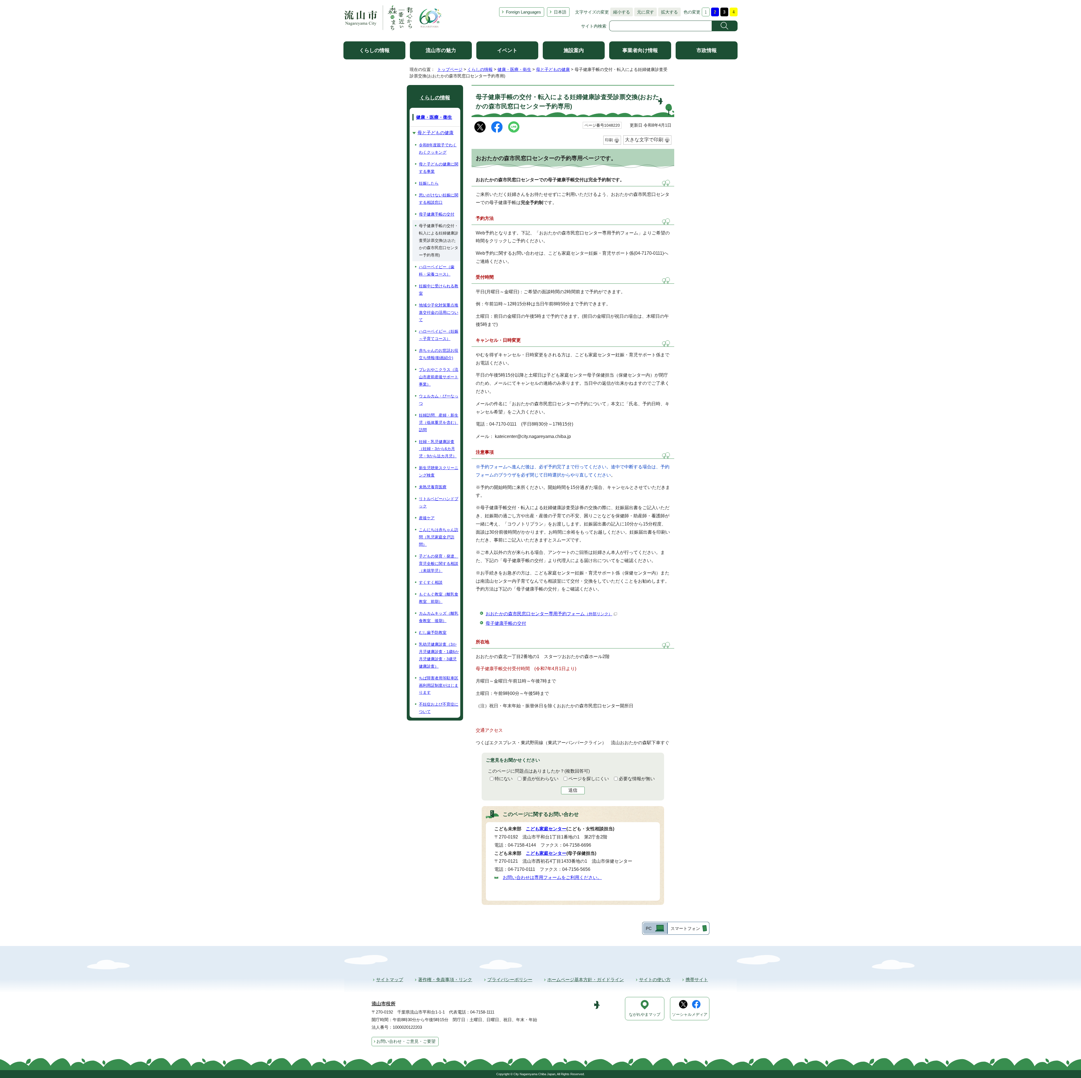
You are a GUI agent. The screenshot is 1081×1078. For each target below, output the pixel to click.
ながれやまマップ (644, 1014)
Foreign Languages (523, 12)
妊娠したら (429, 183)
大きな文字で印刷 (644, 139)
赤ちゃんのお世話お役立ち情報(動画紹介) (438, 354)
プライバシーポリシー (509, 979)
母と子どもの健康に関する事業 (438, 168)
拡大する (668, 12)
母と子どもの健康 (553, 69)
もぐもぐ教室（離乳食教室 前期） (438, 598)
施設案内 (574, 50)
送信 (572, 790)
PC (649, 928)
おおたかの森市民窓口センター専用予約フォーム (549, 613)
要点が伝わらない (540, 778)
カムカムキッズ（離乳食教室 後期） (438, 617)
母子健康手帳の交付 (506, 623)
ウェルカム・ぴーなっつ (438, 400)
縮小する (620, 12)
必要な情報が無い (637, 778)
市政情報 (706, 50)
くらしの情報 (374, 50)
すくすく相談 (431, 582)
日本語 (560, 12)
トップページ (450, 69)
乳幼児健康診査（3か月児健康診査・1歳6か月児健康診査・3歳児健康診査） (439, 655)
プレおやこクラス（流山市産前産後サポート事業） (438, 376)
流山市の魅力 (441, 50)
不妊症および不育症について (438, 708)
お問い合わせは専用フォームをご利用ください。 (552, 877)
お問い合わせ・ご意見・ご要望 (405, 1041)
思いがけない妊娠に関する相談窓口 (438, 199)
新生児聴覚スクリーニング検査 (438, 471)
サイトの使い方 (655, 979)
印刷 (609, 140)
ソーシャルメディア (689, 1014)
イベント (507, 50)
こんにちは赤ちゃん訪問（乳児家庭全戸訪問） (438, 537)
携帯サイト (696, 979)
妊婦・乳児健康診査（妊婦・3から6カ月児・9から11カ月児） (438, 449)
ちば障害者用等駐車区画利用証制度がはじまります (438, 685)
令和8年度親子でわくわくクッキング (438, 149)
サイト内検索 (593, 26)
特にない (504, 778)
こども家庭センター (546, 828)
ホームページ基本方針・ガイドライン (585, 979)
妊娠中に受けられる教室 (438, 290)
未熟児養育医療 (432, 487)
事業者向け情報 (640, 50)
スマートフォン (685, 928)
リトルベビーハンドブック (438, 502)
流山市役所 (384, 1004)
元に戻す (644, 12)
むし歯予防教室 (432, 632)
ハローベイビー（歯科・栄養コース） (436, 270)
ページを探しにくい (588, 778)
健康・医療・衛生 (514, 69)
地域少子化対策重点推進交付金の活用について (438, 312)
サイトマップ (389, 979)
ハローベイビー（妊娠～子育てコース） (438, 335)
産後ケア (427, 518)
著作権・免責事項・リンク (445, 979)
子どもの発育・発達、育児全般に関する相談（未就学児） (438, 563)
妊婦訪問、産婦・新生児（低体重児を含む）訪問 (438, 422)
